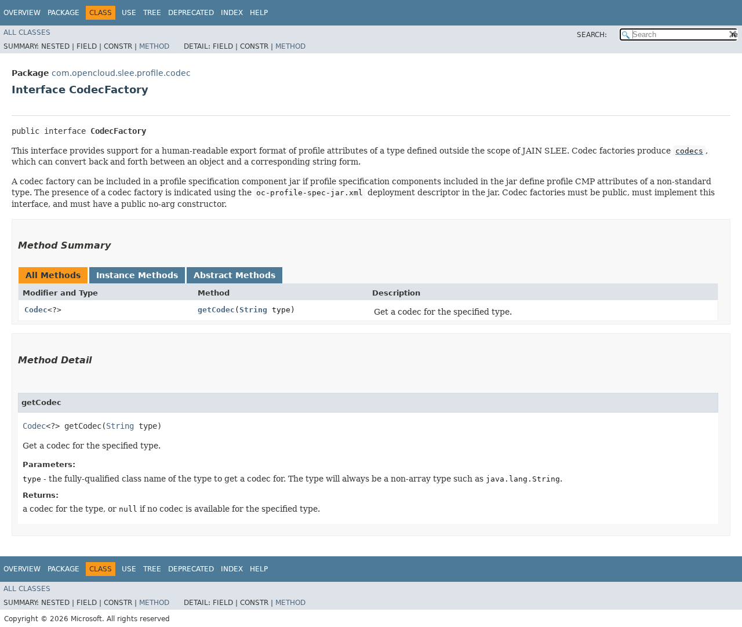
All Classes (26, 32)
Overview (22, 13)
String (253, 309)
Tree (152, 13)
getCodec (216, 309)
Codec (36, 309)
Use (129, 13)
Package (63, 13)
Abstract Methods (234, 275)
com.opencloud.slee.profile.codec (121, 73)
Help (259, 13)
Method (154, 46)
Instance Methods (137, 275)
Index (232, 13)
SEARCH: (592, 35)
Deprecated (191, 13)
